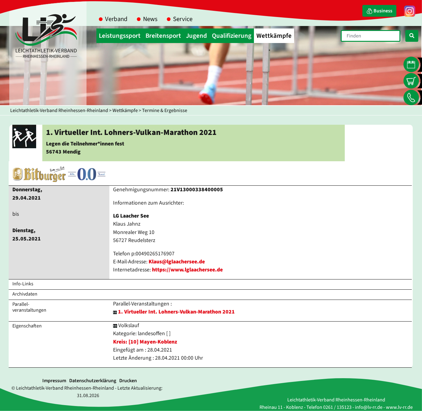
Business (382, 10)
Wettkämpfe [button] (274, 35)
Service (182, 19)
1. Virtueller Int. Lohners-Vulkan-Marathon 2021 (176, 312)
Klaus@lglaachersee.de (177, 262)
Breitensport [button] (163, 35)
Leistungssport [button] (120, 35)
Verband (116, 19)
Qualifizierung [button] (231, 35)
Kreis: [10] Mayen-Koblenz (145, 342)
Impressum (54, 380)
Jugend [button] (196, 35)
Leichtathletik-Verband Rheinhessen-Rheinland (59, 110)
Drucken (128, 380)
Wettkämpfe (125, 110)
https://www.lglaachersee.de (187, 270)
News (150, 19)
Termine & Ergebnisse (164, 110)
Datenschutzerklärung (92, 380)
